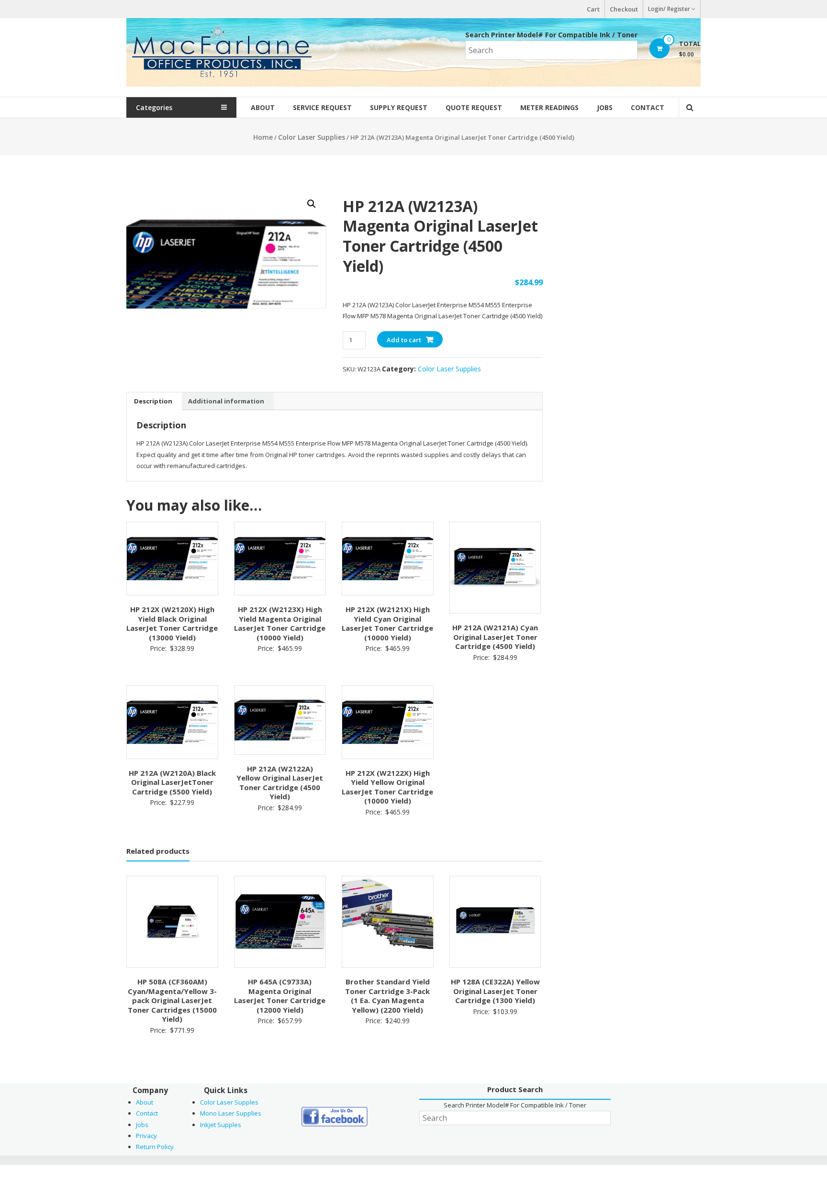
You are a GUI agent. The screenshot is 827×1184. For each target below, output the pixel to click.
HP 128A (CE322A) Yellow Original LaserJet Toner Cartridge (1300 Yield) (495, 991)
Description (153, 401)
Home (263, 137)
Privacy (146, 1135)
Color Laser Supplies (311, 137)
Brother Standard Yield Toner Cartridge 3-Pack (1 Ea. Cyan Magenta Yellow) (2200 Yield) (387, 996)
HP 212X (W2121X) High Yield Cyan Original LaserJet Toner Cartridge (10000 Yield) (387, 623)
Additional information (226, 401)
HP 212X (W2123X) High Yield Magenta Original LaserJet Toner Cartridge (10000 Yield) (279, 623)
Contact (647, 107)
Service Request (322, 107)
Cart (593, 9)
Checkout (624, 9)
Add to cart (404, 339)
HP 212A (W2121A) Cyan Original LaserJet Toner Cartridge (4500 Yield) (495, 637)
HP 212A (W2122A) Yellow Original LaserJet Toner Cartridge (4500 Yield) (279, 783)
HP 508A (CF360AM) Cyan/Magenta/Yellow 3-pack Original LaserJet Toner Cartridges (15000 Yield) (172, 1000)
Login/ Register (669, 9)
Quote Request (474, 107)
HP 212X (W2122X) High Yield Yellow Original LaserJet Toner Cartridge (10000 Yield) (387, 787)
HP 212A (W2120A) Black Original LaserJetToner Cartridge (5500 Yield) (172, 782)
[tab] (153, 401)
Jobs (605, 107)
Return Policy (155, 1146)
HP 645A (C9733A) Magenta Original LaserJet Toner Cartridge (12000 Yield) (279, 996)
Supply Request (398, 107)
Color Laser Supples (229, 1102)
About (263, 107)
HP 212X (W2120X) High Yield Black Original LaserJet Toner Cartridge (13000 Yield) (172, 623)
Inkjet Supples (220, 1124)
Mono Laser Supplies (230, 1113)
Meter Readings (549, 107)
